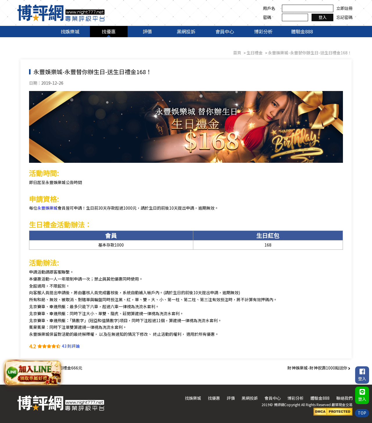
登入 (323, 17)
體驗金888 (302, 31)
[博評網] (61, 12)
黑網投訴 (186, 31)
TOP (362, 413)
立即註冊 (344, 8)
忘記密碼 (344, 17)
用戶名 (269, 8)
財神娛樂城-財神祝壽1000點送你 (317, 368)
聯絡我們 (344, 398)
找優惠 (109, 31)
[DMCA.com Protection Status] (333, 411)
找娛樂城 (70, 31)
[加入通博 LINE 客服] (33, 373)
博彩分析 (263, 31)
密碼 (267, 17)
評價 (147, 31)
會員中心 (224, 31)
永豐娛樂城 (47, 208)
